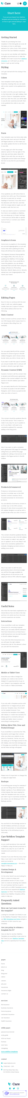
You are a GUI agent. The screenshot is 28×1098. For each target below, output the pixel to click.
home (3, 963)
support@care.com (9, 1063)
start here (4, 1045)
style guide (4, 1035)
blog (2, 970)
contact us (4, 994)
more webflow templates (9, 1051)
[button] (19, 3)
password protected (7, 1032)
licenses (3, 1041)
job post (3, 984)
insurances (4, 987)
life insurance (5, 1004)
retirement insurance (7, 1014)
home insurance (6, 1011)
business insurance (7, 1008)
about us (4, 967)
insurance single (6, 990)
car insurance (5, 1017)
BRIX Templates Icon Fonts (12, 919)
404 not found (5, 1038)
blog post (4, 973)
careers (3, 980)
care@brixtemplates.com (9, 863)
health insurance (6, 1021)
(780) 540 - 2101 (9, 1066)
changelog (4, 1048)
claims (3, 977)
